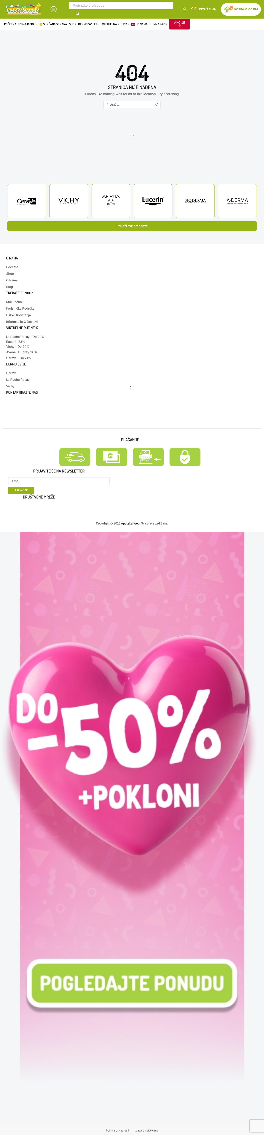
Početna (10, 24)
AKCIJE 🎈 (179, 24)
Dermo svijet (88, 24)
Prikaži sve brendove (132, 226)
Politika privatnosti (117, 1130)
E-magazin (159, 24)
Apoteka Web (130, 523)
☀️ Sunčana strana (53, 24)
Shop (72, 24)
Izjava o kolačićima (146, 1130)
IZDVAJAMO (26, 24)
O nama (142, 24)
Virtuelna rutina (118, 24)
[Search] (77, 13)
